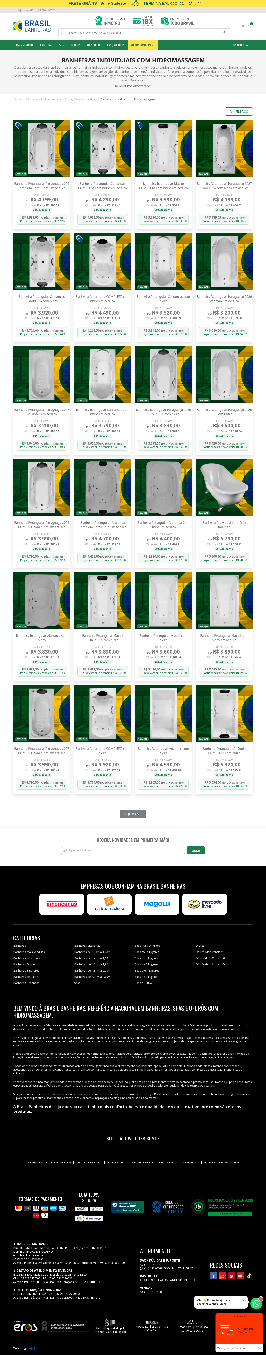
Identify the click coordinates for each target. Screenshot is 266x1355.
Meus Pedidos (61, 1162)
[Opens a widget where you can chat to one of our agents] (239, 1333)
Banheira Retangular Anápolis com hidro (163, 750)
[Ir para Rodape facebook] (213, 1275)
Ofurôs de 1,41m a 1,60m (212, 964)
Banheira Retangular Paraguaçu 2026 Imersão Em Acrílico (224, 298)
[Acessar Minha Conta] (243, 27)
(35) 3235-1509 (153, 1292)
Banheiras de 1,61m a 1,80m (92, 964)
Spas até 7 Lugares (147, 970)
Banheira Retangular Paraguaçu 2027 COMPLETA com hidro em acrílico (224, 185)
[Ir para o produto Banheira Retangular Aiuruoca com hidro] (41, 600)
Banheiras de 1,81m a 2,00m (92, 970)
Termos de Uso (168, 1162)
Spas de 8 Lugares (146, 977)
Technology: (20, 1348)
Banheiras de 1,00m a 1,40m (92, 952)
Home (18, 99)
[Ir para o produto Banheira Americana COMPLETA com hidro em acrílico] (102, 261)
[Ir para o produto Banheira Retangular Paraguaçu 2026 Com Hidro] (224, 374)
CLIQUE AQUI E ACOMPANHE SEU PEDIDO (167, 1280)
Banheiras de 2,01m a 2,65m (92, 977)
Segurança (191, 1162)
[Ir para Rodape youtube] (240, 1275)
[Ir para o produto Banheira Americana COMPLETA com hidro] (102, 713)
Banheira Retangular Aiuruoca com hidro (42, 638)
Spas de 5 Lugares (146, 958)
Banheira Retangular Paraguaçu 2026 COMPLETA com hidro (163, 412)
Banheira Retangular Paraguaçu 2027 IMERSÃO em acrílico (41, 412)
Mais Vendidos (25, 45)
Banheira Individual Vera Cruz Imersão (224, 524)
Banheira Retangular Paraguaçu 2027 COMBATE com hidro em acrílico (41, 750)
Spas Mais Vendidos (147, 945)
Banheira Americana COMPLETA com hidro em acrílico (102, 298)
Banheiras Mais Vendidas (29, 952)
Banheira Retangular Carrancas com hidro (163, 298)
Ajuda (29, 10)
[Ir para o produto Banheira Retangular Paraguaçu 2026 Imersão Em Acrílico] (224, 261)
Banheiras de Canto (25, 977)
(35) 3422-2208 (154, 1268)
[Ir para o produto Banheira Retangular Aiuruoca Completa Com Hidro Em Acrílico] (102, 487)
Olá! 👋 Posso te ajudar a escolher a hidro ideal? (213, 1302)
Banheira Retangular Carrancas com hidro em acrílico (102, 412)
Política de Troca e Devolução (130, 1162)
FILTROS (242, 111)
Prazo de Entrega (89, 1162)
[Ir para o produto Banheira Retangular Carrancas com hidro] (163, 261)
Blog (18, 10)
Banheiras (46, 45)
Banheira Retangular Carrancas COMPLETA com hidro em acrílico (102, 185)
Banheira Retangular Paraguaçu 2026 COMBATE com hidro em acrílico (41, 524)
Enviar (195, 850)
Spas (62, 45)
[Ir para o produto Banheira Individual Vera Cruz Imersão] (224, 487)
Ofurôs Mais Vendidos (210, 952)
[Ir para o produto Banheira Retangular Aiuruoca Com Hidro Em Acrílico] (163, 487)
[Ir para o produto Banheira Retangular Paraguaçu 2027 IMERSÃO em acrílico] (41, 374)
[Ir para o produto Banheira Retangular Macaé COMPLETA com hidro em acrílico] (163, 148)
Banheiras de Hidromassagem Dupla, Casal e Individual (62, 99)
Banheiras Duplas (24, 964)
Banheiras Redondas (26, 983)
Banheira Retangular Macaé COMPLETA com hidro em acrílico (163, 185)
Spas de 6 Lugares (146, 964)
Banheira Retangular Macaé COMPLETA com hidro (102, 638)
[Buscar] (64, 32)
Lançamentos (116, 45)
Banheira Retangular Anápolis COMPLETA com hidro (224, 750)
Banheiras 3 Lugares (26, 970)
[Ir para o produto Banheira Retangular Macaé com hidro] (163, 600)
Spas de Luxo (143, 983)
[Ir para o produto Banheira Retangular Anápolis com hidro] (163, 713)
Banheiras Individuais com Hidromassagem (127, 99)
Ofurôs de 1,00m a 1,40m (212, 958)
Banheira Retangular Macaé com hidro (163, 638)
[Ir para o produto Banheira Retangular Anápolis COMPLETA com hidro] (224, 713)
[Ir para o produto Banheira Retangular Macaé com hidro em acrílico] (224, 600)
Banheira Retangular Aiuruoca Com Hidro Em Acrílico (163, 524)
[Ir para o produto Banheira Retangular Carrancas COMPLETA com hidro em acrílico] (102, 148)
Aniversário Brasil (142, 45)
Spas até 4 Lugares (147, 952)
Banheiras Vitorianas (87, 945)
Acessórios (94, 45)
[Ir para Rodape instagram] (222, 1275)
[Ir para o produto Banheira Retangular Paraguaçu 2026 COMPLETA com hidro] (163, 374)
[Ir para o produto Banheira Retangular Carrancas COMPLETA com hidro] (41, 261)
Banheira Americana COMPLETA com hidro (102, 750)
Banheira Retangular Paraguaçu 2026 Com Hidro (224, 412)
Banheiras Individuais (26, 958)
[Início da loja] (31, 26)
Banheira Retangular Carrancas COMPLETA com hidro (42, 298)
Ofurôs (76, 45)
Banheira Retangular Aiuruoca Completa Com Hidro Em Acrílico (103, 524)
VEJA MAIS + (133, 814)
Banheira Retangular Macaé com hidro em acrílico (224, 638)
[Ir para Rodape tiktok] (249, 1275)
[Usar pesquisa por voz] (224, 33)
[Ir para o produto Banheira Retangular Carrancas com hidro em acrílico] (102, 374)
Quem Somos (46, 10)
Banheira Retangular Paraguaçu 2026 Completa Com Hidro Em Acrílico (41, 185)
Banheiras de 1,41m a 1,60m (92, 958)
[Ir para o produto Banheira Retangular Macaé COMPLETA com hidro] (102, 600)
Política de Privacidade (221, 1162)
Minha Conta (37, 1162)
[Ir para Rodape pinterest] (231, 1275)
